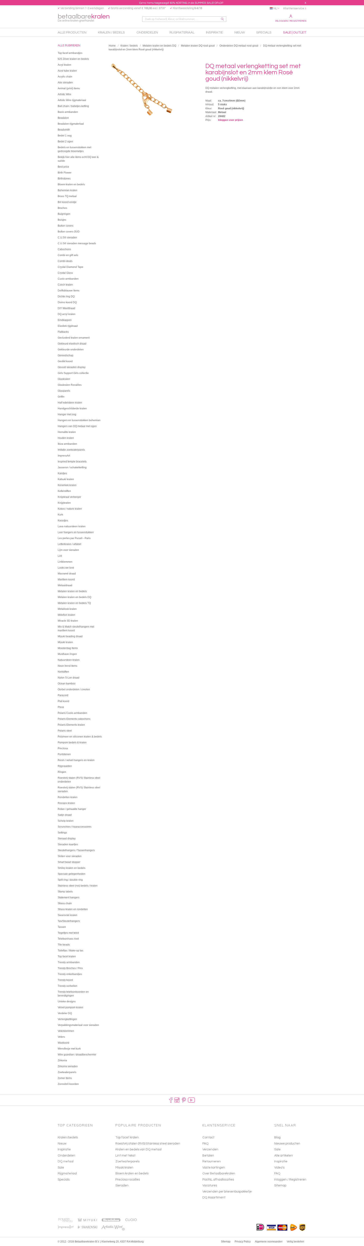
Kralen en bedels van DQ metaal (138, 1149)
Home (112, 45)
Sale (61, 1167)
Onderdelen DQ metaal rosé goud (238, 45)
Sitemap (280, 1185)
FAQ (277, 1173)
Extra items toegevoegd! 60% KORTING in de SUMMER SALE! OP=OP (181, 2)
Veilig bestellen (295, 1241)
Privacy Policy (243, 1241)
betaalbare (84, 17)
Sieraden (121, 1185)
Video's (279, 1167)
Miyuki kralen (124, 1167)
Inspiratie (64, 1149)
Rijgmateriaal (67, 1173)
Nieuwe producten (287, 1143)
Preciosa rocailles (127, 1179)
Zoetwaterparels (127, 1161)
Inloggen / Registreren (290, 20)
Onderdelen (66, 1155)
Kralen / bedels (129, 45)
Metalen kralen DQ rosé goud (198, 45)
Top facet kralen (127, 1137)
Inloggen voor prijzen (230, 120)
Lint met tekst (125, 1155)
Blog (277, 1137)
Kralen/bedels (68, 1137)
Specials (64, 1179)
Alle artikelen (283, 1155)
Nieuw (62, 1143)
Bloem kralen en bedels (132, 1173)
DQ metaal (66, 1161)
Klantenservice (293, 8)
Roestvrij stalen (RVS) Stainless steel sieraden (147, 1143)
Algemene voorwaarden (268, 1241)
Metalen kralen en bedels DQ (159, 45)
